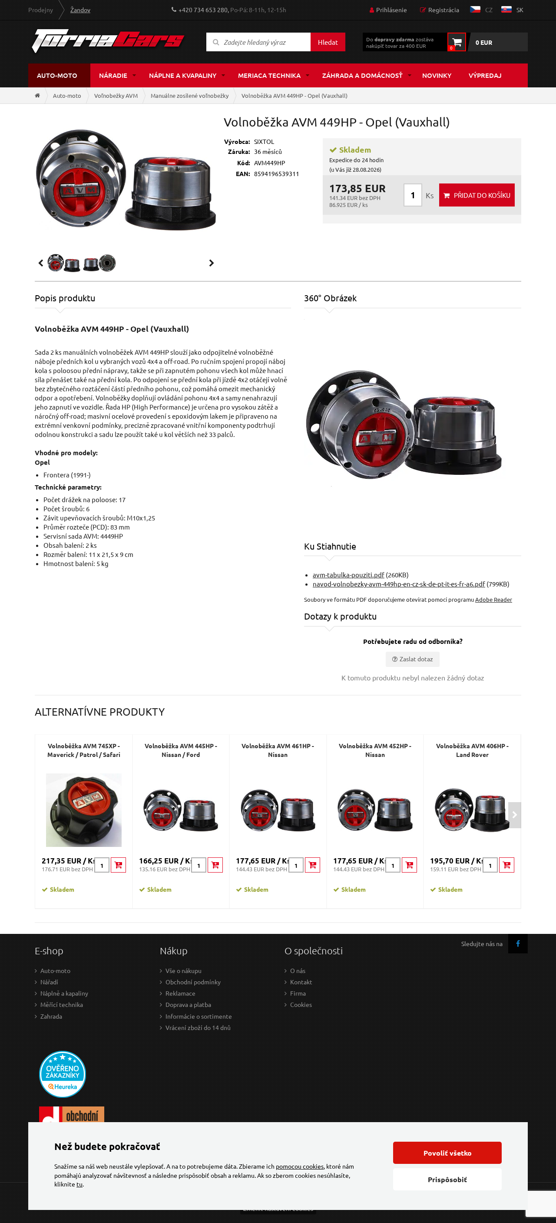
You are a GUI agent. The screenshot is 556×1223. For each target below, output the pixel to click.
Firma (298, 993)
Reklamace (180, 993)
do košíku (482, 195)
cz (489, 9)
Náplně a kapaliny (64, 993)
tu (79, 1184)
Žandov (80, 9)
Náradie (113, 75)
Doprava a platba (188, 1004)
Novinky (436, 75)
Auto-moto (57, 75)
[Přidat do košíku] (118, 865)
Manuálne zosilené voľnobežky (189, 95)
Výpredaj (485, 75)
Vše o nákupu (183, 970)
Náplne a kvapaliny (182, 75)
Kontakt (301, 982)
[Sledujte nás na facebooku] (518, 943)
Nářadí (49, 982)
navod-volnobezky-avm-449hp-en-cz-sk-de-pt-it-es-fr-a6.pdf (399, 584)
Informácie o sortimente (198, 1016)
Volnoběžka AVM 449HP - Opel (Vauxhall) (295, 95)
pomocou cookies (300, 1166)
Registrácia (443, 9)
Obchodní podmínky (193, 982)
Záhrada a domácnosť (362, 75)
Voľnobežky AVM (116, 95)
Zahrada (51, 1016)
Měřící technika (61, 1004)
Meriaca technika (269, 75)
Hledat (328, 42)
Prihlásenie (391, 9)
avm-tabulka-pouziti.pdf (348, 574)
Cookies (301, 1004)
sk (519, 9)
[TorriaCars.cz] (37, 95)
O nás (297, 970)
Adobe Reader (493, 599)
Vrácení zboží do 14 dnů (198, 1027)
